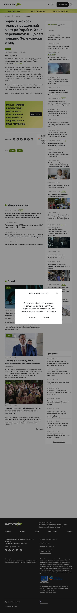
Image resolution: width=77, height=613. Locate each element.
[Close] (57, 293)
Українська (32, 317)
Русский (46, 317)
